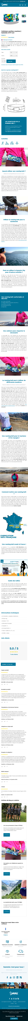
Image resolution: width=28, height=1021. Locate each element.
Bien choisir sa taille (5, 49)
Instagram (14, 977)
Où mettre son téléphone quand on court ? (13, 864)
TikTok (21, 977)
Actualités (15, 1001)
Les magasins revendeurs (7, 1001)
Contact (12, 1003)
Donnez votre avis (7, 664)
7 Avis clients (11, 37)
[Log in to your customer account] (20, 5)
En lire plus (6, 834)
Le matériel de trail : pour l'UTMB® (12, 902)
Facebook (7, 977)
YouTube (11, 977)
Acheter (10, 61)
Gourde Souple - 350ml (5, 932)
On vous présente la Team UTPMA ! (13, 825)
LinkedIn (17, 977)
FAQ (16, 1003)
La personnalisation (21, 1001)
